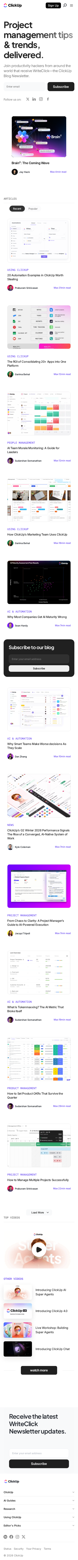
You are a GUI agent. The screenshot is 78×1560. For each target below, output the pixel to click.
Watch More (39, 1370)
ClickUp (8, 1492)
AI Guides (10, 1500)
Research (9, 1508)
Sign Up (53, 5)
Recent (17, 208)
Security (19, 1548)
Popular (33, 208)
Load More (37, 1212)
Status (7, 1548)
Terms (47, 1548)
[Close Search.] (65, 5)
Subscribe (61, 87)
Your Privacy (33, 1548)
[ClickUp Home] (11, 1482)
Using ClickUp (12, 1517)
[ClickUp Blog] (13, 6)
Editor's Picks (12, 1525)
